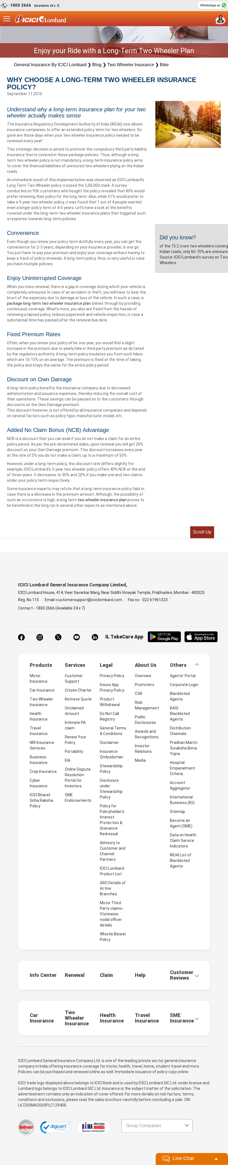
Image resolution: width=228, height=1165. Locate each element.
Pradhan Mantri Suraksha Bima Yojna (183, 748)
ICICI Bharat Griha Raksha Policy (41, 800)
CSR (138, 693)
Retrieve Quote (78, 699)
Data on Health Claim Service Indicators (183, 840)
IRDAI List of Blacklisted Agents (180, 860)
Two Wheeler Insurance (130, 64)
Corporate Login (184, 684)
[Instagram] (39, 637)
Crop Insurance (43, 771)
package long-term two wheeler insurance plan (49, 303)
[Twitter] (58, 637)
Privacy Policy (112, 676)
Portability (74, 751)
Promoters (144, 684)
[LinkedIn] (94, 637)
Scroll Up (202, 532)
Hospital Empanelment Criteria (182, 768)
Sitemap (177, 811)
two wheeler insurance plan (102, 500)
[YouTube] (76, 637)
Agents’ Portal (182, 676)
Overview (143, 676)
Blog (96, 64)
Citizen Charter (78, 690)
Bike (164, 64)
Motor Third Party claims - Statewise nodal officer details (112, 914)
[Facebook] (21, 637)
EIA (67, 760)
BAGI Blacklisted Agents (180, 713)
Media (140, 760)
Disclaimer (109, 742)
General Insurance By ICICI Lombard (50, 64)
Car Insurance (42, 690)
